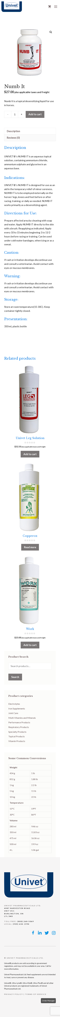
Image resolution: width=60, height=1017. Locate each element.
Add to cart (35, 114)
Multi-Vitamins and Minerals (22, 717)
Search (15, 677)
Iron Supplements (16, 708)
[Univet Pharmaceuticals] (11, 6)
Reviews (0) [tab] (13, 137)
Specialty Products (17, 731)
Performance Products (19, 722)
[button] (50, 32)
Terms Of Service (35, 994)
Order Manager (48, 1001)
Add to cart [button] (30, 454)
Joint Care (13, 713)
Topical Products (16, 736)
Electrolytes (14, 703)
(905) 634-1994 (21, 924)
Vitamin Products (16, 741)
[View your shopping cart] (49, 6)
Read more (30, 547)
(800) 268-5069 (25, 921)
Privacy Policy (13, 994)
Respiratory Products (18, 727)
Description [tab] (13, 131)
